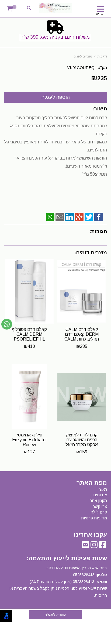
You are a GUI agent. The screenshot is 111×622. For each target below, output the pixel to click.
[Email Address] (85, 546)
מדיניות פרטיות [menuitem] (94, 518)
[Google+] (79, 216)
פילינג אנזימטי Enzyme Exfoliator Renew (29, 440)
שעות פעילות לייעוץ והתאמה (67, 558)
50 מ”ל (88, 174)
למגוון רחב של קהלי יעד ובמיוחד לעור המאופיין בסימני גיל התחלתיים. (55, 158)
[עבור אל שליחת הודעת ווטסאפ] (6, 324)
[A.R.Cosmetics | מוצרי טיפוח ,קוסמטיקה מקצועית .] (55, 8)
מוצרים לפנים (83, 56)
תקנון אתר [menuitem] (98, 500)
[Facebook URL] (102, 546)
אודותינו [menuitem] (100, 495)
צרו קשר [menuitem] (100, 506)
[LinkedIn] (69, 216)
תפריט (100, 13)
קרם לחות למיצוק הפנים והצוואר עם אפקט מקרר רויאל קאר (81, 442)
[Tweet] (89, 216)
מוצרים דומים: (90, 252)
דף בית (102, 56)
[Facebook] (98, 216)
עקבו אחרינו (90, 534)
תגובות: (98, 231)
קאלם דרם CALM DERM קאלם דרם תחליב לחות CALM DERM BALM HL (81, 336)
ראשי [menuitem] (102, 489)
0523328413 (84, 574)
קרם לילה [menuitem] (99, 512)
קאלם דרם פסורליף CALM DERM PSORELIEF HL (29, 334)
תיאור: (99, 108)
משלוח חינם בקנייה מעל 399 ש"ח (55, 37)
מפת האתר (92, 483)
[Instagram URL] (94, 546)
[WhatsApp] (50, 216)
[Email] (60, 216)
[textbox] (55, 32)
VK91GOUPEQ (81, 67)
